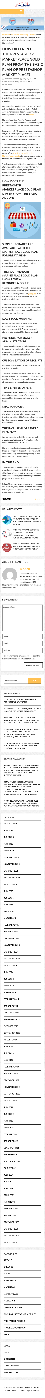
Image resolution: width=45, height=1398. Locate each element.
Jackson (25, 569)
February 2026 (11, 857)
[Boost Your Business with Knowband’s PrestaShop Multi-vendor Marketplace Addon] (7, 520)
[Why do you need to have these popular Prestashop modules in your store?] (7, 547)
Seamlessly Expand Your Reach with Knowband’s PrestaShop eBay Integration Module (21, 772)
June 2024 (9, 979)
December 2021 (11, 1148)
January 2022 (11, 1141)
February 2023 (11, 1067)
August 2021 (10, 1168)
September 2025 (12, 877)
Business (8, 1274)
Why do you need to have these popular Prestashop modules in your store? (26, 546)
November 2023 (12, 1019)
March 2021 (10, 1202)
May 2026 (8, 844)
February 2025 (11, 925)
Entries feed (10, 1359)
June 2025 (9, 898)
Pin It (37, 499)
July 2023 (8, 1046)
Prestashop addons (14, 1321)
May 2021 (8, 1188)
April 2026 (9, 850)
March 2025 (10, 918)
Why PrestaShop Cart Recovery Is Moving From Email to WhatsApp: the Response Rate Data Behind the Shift (22, 720)
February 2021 (11, 1208)
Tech (6, 1334)
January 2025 (11, 932)
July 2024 (8, 972)
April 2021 (9, 1195)
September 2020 (12, 1236)
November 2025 (12, 864)
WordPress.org (11, 1372)
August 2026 (10, 823)
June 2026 (9, 837)
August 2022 (10, 1100)
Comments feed (11, 1366)
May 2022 (8, 1121)
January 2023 (11, 1073)
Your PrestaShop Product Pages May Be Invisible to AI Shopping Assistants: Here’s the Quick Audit (22, 745)
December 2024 (11, 938)
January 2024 (11, 1006)
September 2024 (12, 959)
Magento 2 (9, 1287)
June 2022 (9, 1114)
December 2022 (11, 1080)
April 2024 (9, 986)
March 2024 (10, 992)
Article (8, 1260)
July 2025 (8, 891)
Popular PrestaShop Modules (14, 81)
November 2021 (12, 1154)
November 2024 (12, 945)
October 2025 (11, 871)
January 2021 (11, 1215)
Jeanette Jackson (11, 79)
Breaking (8, 1267)
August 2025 (10, 884)
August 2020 (10, 1242)
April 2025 (9, 911)
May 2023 (8, 1060)
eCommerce (10, 1280)
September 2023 (12, 1033)
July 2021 (8, 1175)
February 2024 (11, 999)
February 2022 (11, 1134)
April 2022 (9, 1127)
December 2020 (11, 1222)
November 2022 (12, 1087)
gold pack (32, 293)
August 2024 (10, 965)
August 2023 (10, 1040)
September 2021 (12, 1161)
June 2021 (9, 1181)
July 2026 (8, 830)
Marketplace (11, 1294)
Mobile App (10, 1301)
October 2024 (11, 952)
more (31, 115)
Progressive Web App (15, 1328)
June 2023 (9, 1053)
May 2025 (8, 905)
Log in (6, 1352)
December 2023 (11, 1013)
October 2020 (11, 1229)
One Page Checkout (14, 1307)
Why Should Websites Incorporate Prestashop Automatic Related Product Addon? (21, 803)
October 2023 (11, 1026)
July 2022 (8, 1107)
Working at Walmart (14, 801)
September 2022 (12, 1094)
